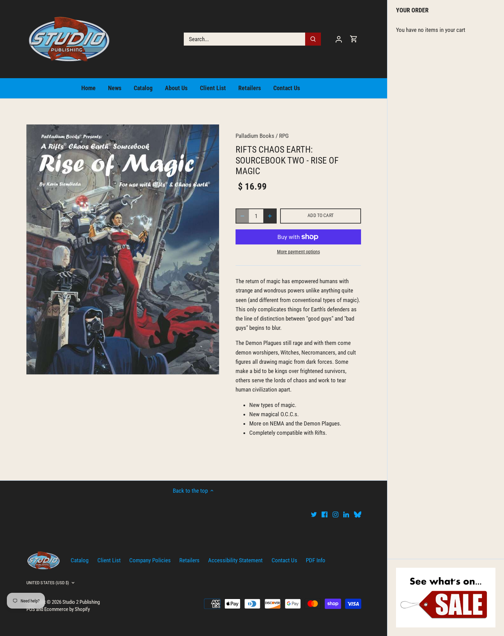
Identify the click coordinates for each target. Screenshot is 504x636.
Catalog (79, 560)
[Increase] (269, 216)
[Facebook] (324, 514)
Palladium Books (255, 135)
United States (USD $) (47, 582)
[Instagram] (335, 514)
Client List (109, 560)
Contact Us (284, 560)
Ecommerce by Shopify (67, 609)
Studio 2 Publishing (81, 602)
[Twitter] (314, 514)
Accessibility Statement (235, 560)
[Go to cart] (354, 38)
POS (30, 609)
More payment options (298, 251)
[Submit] (313, 39)
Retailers (189, 560)
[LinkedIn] (346, 514)
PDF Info (315, 560)
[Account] (338, 38)
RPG (284, 135)
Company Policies (150, 560)
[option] (122, 249)
